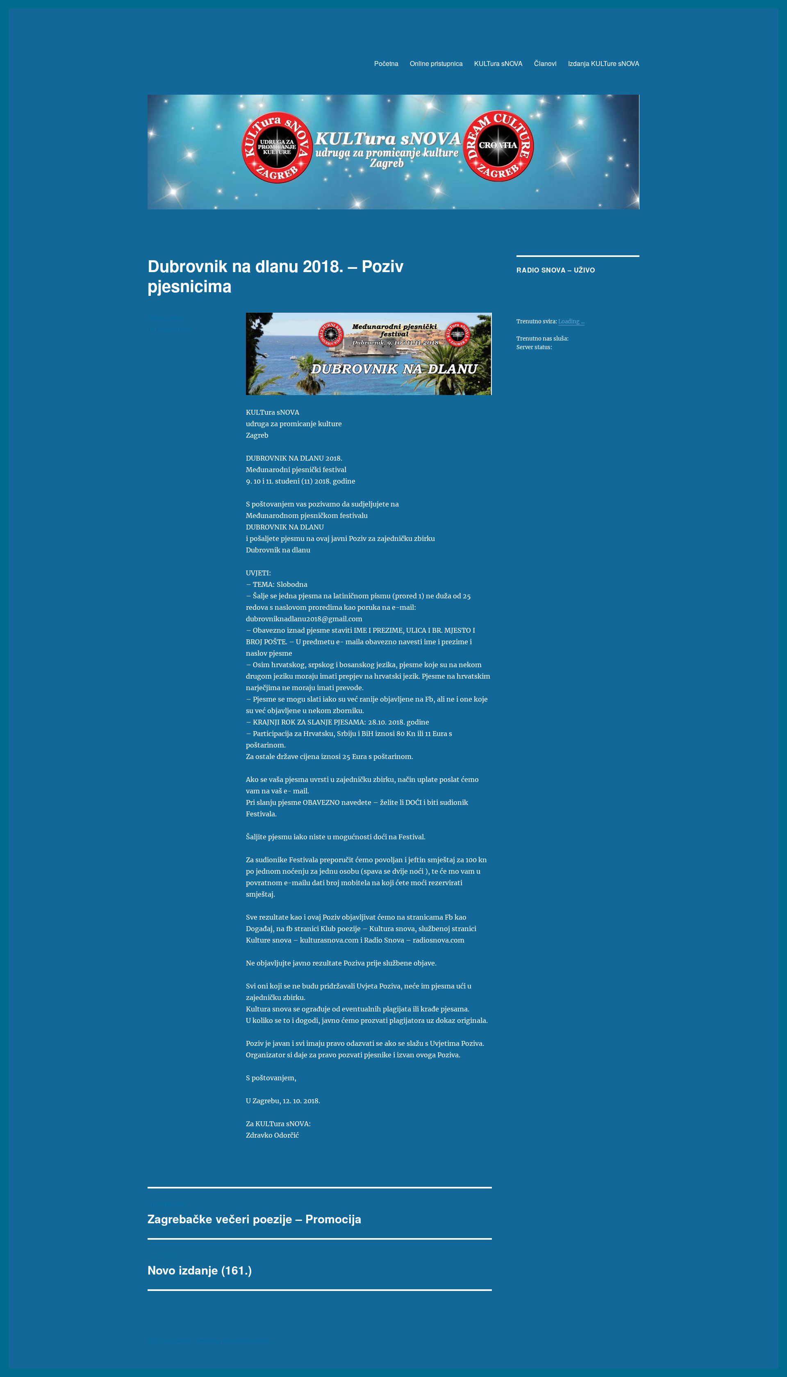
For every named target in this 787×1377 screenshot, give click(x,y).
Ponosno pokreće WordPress (235, 1341)
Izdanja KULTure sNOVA (603, 63)
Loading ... (571, 321)
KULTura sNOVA (498, 63)
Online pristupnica (436, 63)
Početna (386, 63)
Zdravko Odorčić (167, 318)
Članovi (545, 63)
